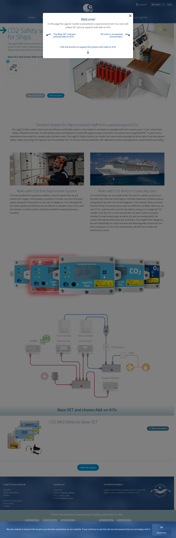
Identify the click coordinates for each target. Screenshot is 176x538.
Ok (161, 527)
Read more (161, 532)
